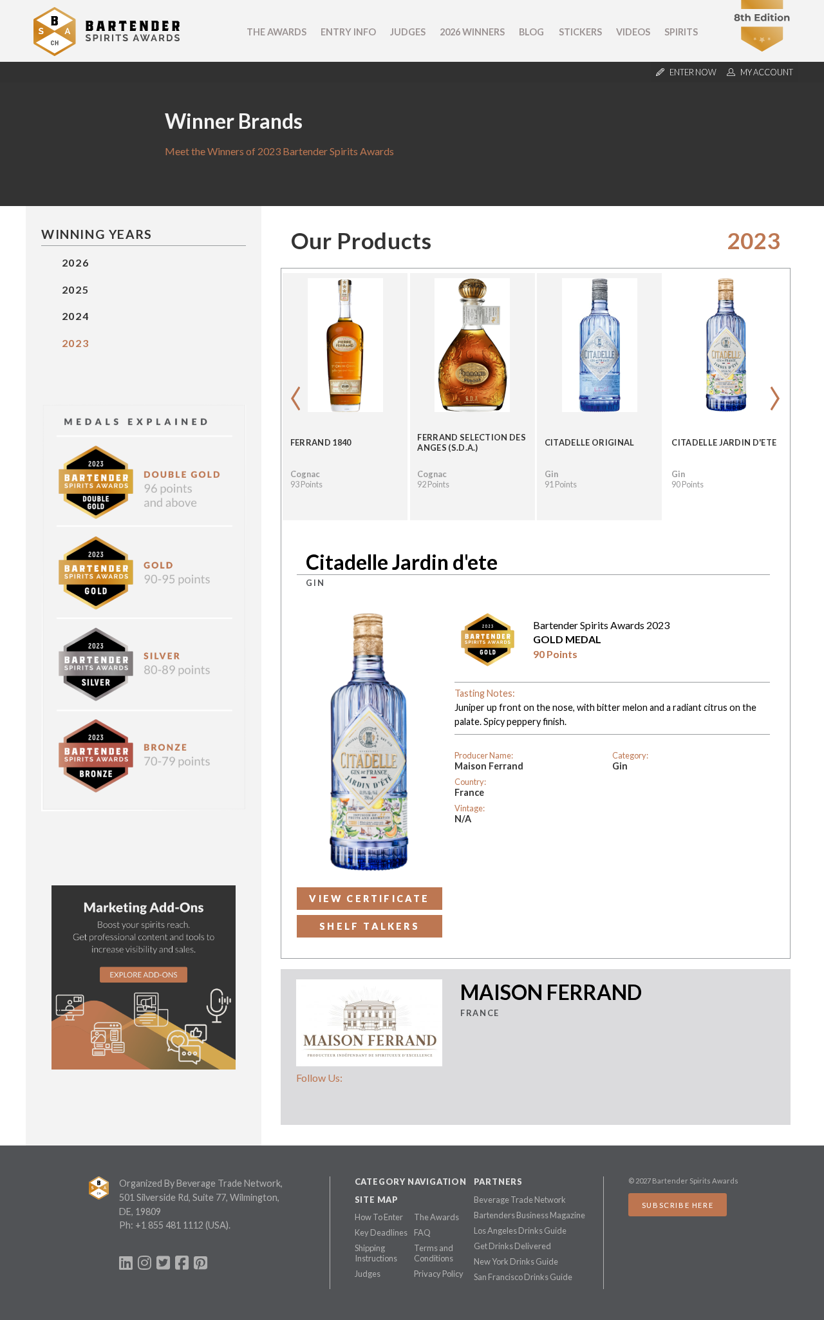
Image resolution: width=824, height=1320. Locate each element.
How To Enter (379, 1217)
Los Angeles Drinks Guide (520, 1230)
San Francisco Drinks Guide (523, 1277)
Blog (531, 31)
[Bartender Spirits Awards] (106, 52)
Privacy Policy (439, 1273)
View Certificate (369, 898)
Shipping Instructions (376, 1253)
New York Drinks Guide (516, 1261)
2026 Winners (472, 31)
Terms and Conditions (433, 1253)
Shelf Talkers (369, 926)
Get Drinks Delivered (512, 1246)
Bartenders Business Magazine (529, 1215)
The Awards (276, 31)
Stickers (580, 31)
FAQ (422, 1232)
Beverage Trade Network (520, 1199)
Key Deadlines (381, 1232)
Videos (633, 31)
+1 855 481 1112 (169, 1225)
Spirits (681, 31)
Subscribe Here (677, 1205)
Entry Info (348, 31)
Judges (408, 31)
